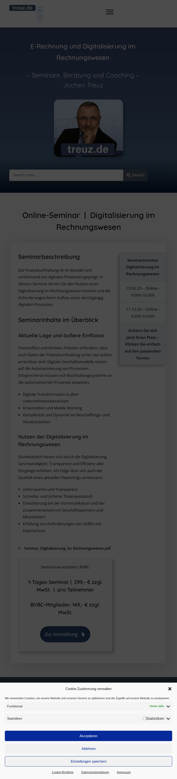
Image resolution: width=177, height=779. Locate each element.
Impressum (124, 772)
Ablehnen (89, 749)
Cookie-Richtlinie (63, 772)
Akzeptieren (88, 736)
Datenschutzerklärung (95, 772)
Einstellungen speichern (88, 761)
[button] (170, 689)
